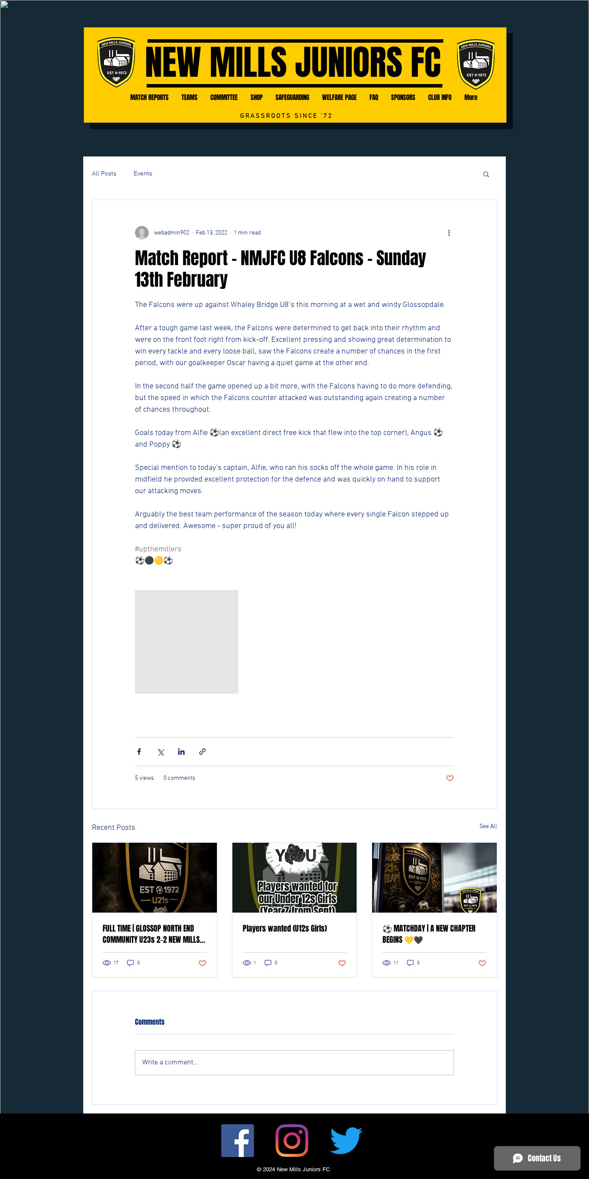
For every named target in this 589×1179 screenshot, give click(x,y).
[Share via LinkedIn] (181, 751)
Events (143, 174)
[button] (486, 173)
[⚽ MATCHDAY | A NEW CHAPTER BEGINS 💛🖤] (434, 878)
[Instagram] (292, 1140)
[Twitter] (346, 1140)
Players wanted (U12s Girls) (285, 928)
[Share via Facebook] (139, 751)
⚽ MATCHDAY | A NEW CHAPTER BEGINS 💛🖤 (429, 934)
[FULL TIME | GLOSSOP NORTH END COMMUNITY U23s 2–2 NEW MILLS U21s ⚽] (154, 878)
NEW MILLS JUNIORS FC (293, 62)
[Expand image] (186, 642)
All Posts (104, 174)
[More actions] (449, 233)
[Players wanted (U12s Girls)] (294, 878)
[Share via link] (202, 751)
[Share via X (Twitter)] (160, 751)
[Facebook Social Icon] (237, 1140)
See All (488, 826)
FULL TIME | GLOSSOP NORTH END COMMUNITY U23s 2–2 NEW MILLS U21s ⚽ (151, 934)
